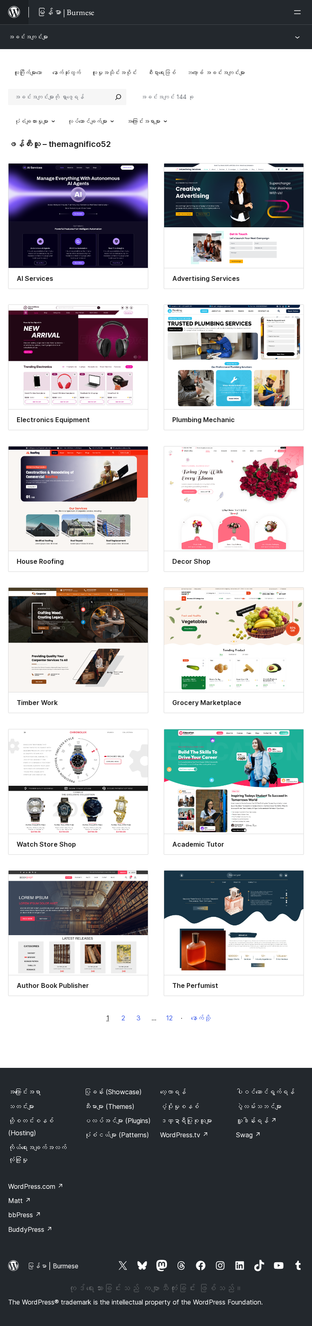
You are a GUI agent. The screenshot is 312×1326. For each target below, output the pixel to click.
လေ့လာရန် (173, 1092)
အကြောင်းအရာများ (143, 121)
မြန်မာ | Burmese (52, 1266)
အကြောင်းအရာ (24, 1092)
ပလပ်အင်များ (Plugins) (117, 1121)
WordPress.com (35, 1186)
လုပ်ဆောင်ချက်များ (87, 121)
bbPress (24, 1215)
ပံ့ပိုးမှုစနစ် (179, 1106)
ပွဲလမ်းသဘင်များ (259, 1106)
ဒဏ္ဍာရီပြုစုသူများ (186, 1121)
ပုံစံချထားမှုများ (31, 121)
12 (169, 1018)
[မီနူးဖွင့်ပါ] (299, 12)
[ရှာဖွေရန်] (118, 97)
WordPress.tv (184, 1135)
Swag (248, 1135)
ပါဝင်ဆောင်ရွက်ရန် (265, 1092)
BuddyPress (30, 1229)
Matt (19, 1201)
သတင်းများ (21, 1106)
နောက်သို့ (200, 1018)
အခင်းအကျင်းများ (28, 36)
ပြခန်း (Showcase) (113, 1092)
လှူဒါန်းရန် (256, 1121)
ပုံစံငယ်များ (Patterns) (116, 1135)
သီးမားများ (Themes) (109, 1106)
